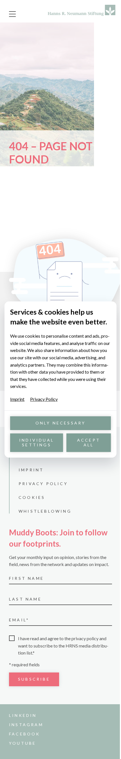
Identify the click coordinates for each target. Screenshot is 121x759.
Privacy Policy (44, 399)
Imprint (17, 399)
